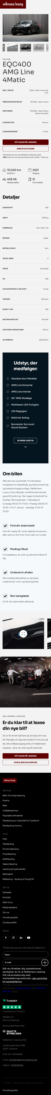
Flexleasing (8, 844)
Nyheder (7, 892)
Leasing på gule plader (14, 869)
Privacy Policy (23, 988)
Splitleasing (9, 859)
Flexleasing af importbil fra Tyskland (21, 820)
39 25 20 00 (17, 1065)
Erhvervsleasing (11, 849)
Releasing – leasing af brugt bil (18, 879)
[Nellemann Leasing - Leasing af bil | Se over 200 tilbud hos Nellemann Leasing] (13, 4)
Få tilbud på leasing (25, 756)
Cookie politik (10, 922)
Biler (5, 805)
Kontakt (7, 897)
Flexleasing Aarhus (12, 825)
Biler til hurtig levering (14, 795)
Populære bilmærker (25, 762)
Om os (6, 912)
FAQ (5, 839)
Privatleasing (9, 854)
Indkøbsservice (10, 810)
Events (6, 800)
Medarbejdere (10, 907)
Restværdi (8, 874)
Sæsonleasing (10, 864)
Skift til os (8, 902)
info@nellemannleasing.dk (23, 1059)
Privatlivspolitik (10, 917)
